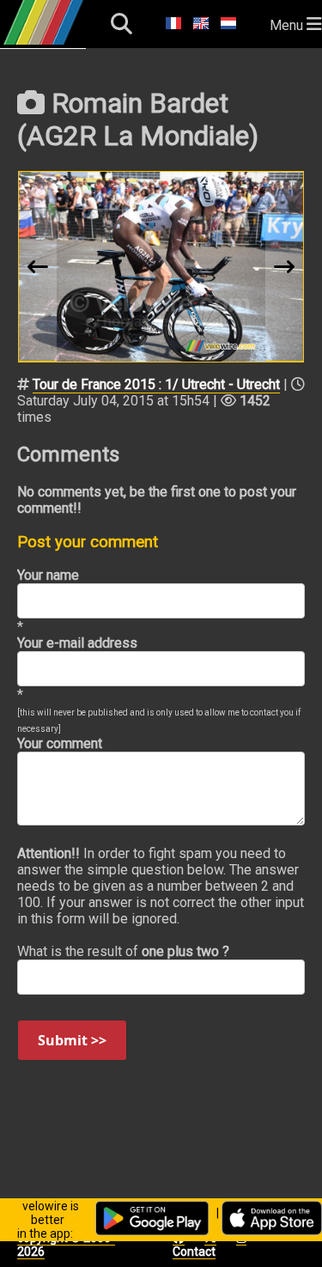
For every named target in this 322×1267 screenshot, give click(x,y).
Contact (194, 1251)
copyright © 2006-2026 (66, 1244)
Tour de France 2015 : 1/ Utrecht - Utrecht (156, 384)
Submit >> (72, 1040)
